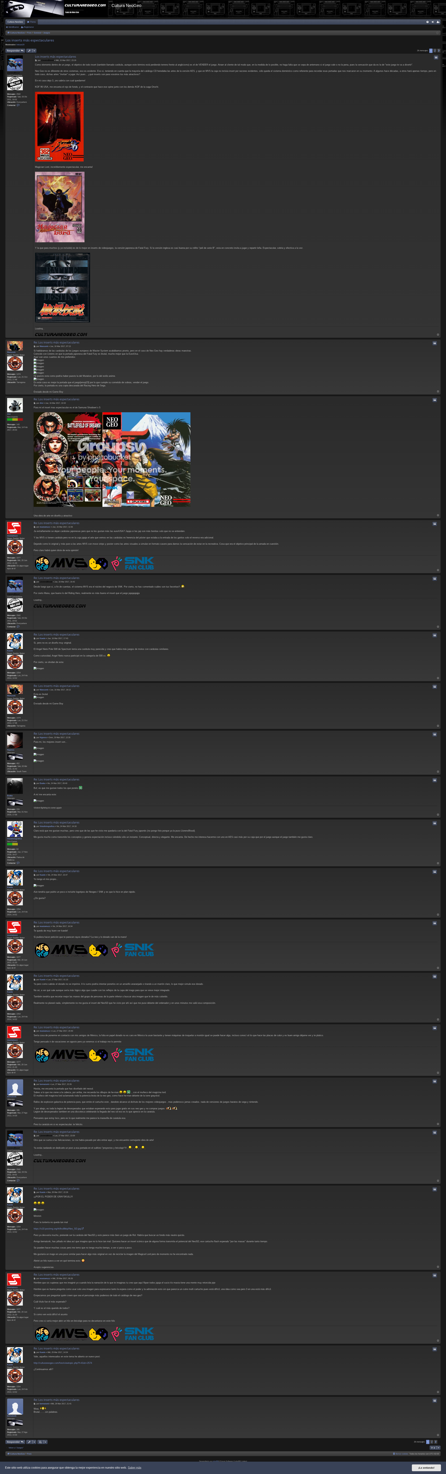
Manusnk (11, 352)
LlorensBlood (13, 73)
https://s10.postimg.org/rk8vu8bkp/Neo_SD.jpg (57, 1228)
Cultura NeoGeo (15, 22)
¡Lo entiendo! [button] (426, 1467)
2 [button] (435, 50)
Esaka (10, 796)
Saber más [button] (134, 1467)
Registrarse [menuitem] (439, 23)
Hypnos (10, 750)
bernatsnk (11, 1097)
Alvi (9, 414)
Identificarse (14, 27)
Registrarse (29, 27)
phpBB (215, 1461)
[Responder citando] (436, 57)
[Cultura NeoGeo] (57, 8)
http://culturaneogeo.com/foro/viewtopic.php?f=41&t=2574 (63, 1363)
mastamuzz (12, 536)
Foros (33, 22)
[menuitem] (427, 22)
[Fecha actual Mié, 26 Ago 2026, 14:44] (437, 33)
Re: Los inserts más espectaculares (56, 342)
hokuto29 (20, 45)
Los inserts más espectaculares (29, 40)
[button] (439, 51)
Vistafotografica (14, 839)
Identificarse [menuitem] (433, 23)
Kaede (10, 651)
